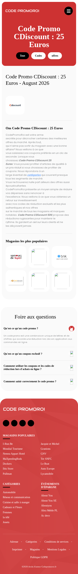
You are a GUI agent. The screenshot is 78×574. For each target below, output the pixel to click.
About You (47, 495)
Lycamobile (47, 473)
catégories (34, 175)
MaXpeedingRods (12, 458)
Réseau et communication (16, 497)
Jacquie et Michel (50, 443)
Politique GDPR (39, 557)
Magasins (35, 549)
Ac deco (45, 515)
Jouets (6, 522)
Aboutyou (46, 505)
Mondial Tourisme (13, 448)
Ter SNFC (46, 458)
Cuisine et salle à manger (16, 502)
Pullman (7, 473)
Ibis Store (8, 468)
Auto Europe (48, 468)
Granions (45, 448)
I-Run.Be (8, 443)
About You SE (49, 500)
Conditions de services (56, 541)
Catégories (31, 541)
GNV (43, 453)
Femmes (7, 512)
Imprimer (17, 549)
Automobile (9, 492)
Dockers (7, 463)
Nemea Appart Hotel (14, 453)
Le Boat (45, 463)
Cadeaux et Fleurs (12, 507)
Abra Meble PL (49, 510)
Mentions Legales (56, 549)
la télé (6, 517)
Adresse (14, 541)
